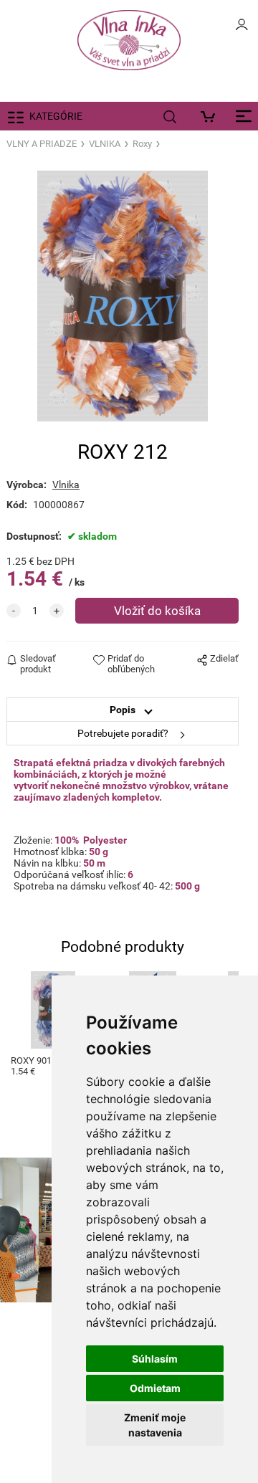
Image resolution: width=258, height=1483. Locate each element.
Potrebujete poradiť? (122, 733)
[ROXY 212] (122, 296)
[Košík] (211, 116)
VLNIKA (104, 143)
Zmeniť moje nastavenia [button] (155, 1425)
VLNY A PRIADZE (41, 143)
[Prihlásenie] (241, 29)
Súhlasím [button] (155, 1359)
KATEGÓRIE (55, 116)
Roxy (142, 143)
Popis (122, 709)
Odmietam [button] (155, 1388)
